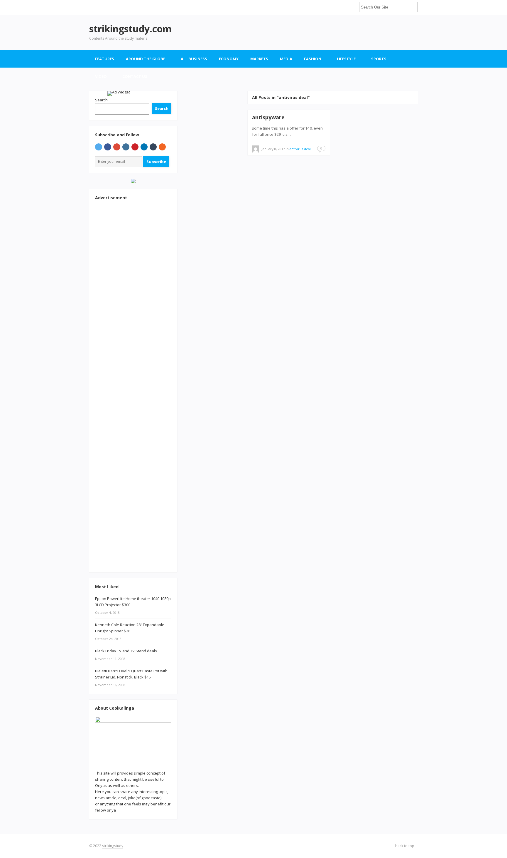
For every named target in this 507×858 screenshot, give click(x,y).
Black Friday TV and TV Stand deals (126, 650)
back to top (405, 845)
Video (101, 76)
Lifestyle (346, 58)
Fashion (312, 58)
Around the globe (145, 58)
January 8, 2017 (273, 149)
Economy (229, 58)
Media (286, 58)
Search (161, 108)
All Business (194, 58)
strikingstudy (112, 845)
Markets (259, 58)
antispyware (268, 117)
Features (104, 58)
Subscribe (156, 161)
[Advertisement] (311, 32)
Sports (378, 58)
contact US (134, 76)
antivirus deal (300, 149)
